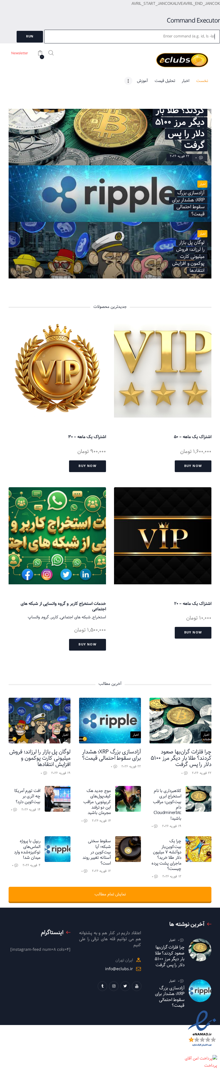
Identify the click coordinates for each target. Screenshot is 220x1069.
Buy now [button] (193, 466)
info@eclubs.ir (119, 969)
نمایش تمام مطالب (110, 894)
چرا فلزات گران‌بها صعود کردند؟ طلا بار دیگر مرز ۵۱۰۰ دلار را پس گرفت (181, 758)
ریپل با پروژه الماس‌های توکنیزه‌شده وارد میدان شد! (27, 849)
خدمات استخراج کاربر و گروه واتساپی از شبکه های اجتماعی (63, 606)
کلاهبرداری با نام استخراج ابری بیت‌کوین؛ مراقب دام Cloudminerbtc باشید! (167, 804)
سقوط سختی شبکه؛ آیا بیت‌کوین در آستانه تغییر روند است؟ (96, 852)
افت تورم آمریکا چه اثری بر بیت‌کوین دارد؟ (27, 796)
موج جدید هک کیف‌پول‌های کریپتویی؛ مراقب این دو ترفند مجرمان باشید (97, 802)
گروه (45, 617)
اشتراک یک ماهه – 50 (192, 437)
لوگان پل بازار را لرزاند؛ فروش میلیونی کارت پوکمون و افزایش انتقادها (39, 758)
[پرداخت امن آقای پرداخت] (202, 1058)
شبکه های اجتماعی (75, 617)
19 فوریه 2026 (60, 773)
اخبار (202, 184)
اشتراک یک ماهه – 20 (192, 604)
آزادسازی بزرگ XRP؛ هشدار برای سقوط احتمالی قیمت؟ (111, 755)
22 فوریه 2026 (179, 156)
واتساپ (34, 617)
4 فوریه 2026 (31, 865)
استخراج (99, 617)
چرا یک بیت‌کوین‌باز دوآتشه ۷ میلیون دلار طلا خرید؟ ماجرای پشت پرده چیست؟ (166, 854)
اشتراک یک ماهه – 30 (87, 437)
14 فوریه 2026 (101, 820)
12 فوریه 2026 (171, 876)
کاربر (54, 617)
